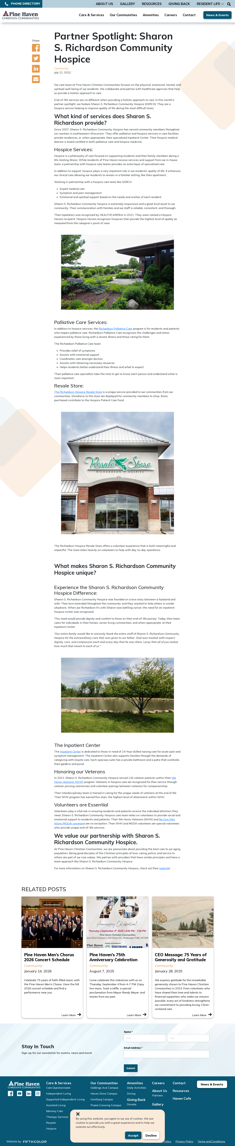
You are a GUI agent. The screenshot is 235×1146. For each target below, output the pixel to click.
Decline (151, 1135)
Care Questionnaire (58, 1087)
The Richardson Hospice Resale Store (78, 392)
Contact (189, 15)
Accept (133, 1135)
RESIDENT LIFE (208, 4)
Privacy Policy (184, 1141)
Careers (170, 15)
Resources (181, 1091)
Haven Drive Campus (103, 1093)
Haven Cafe (182, 1098)
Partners (157, 1095)
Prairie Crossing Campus (105, 1105)
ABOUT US (104, 4)
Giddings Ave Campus (104, 1087)
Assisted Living (56, 1105)
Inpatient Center (70, 751)
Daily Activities (136, 1087)
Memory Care (54, 1111)
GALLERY (127, 4)
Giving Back (136, 1100)
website (164, 868)
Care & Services (91, 15)
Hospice (51, 1128)
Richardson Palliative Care (115, 328)
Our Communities (123, 15)
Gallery (157, 1104)
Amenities (151, 15)
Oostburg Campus (101, 1099)
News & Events (217, 15)
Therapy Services (57, 1117)
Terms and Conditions (211, 1141)
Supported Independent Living (65, 1099)
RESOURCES (152, 4)
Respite (51, 1122)
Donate (131, 1104)
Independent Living (58, 1093)
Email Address (138, 1047)
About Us (159, 1091)
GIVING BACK (179, 4)
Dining (131, 1093)
